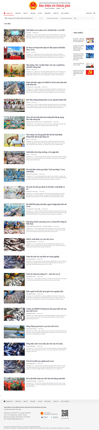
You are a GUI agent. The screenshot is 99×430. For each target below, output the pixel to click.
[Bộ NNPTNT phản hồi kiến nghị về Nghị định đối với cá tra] (14, 209)
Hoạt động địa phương (31, 241)
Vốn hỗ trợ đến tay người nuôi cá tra (40, 361)
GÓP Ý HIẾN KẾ (65, 401)
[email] (75, 18)
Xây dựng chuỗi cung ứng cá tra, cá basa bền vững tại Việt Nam (46, 223)
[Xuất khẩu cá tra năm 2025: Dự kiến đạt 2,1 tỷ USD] (14, 35)
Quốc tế (55, 13)
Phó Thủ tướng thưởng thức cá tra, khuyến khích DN (46, 100)
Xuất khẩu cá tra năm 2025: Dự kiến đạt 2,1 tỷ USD (45, 30)
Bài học (28, 154)
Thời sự (28, 69)
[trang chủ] (41, 413)
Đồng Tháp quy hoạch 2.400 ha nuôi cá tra (42, 326)
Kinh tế (25, 13)
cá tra (7, 24)
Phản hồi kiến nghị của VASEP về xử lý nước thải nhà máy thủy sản (46, 83)
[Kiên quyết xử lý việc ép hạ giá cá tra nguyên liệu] (14, 296)
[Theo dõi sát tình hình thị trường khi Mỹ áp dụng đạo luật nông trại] (14, 122)
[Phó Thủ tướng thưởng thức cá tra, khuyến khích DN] (14, 105)
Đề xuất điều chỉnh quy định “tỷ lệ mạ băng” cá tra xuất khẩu (45, 171)
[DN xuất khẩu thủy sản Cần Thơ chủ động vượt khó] (14, 384)
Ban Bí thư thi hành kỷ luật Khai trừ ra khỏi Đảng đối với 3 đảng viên (78, 73)
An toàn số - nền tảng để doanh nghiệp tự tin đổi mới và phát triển (78, 40)
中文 (63, 8)
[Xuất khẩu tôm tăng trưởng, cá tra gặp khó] (14, 157)
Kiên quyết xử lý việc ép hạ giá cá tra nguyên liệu (44, 291)
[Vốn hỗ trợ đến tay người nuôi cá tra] (14, 366)
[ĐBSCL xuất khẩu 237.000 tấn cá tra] (14, 244)
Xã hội (40, 13)
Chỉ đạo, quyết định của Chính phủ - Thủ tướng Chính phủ (39, 121)
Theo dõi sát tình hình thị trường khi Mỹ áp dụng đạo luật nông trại (45, 118)
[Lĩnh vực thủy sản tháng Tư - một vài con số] (14, 279)
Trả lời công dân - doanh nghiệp (33, 87)
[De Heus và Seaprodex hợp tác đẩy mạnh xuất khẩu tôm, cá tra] (14, 53)
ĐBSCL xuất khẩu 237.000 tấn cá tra (40, 239)
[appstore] (44, 417)
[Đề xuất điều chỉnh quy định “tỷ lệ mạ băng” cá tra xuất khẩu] (14, 175)
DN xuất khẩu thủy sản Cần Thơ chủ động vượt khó (45, 379)
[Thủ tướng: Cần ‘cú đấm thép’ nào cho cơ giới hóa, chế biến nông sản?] (14, 70)
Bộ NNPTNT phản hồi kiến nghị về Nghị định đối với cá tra (46, 205)
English (58, 8)
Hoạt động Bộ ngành (31, 259)
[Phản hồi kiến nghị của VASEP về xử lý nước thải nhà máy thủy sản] (14, 87)
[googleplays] (54, 417)
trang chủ (9, 13)
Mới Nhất (89, 13)
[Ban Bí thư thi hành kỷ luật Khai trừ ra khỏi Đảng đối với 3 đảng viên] (90, 72)
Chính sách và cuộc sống (32, 174)
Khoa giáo (48, 13)
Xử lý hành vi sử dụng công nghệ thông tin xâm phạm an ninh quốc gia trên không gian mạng (78, 56)
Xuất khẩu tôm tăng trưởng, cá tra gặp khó (42, 152)
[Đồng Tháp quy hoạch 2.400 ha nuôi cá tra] (14, 331)
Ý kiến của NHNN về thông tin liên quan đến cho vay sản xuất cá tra (46, 310)
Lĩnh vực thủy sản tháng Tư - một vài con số (43, 274)
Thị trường (28, 32)
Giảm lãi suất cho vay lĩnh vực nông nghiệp (42, 257)
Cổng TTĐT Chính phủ (52, 18)
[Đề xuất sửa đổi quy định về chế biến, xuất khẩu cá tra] (14, 192)
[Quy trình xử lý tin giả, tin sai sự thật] (90, 65)
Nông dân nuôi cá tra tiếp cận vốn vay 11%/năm (44, 344)
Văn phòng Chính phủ (67, 18)
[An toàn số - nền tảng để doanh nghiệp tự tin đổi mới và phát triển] (90, 40)
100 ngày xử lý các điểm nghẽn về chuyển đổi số (20, 18)
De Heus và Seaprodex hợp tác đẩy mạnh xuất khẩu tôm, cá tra (45, 49)
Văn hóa (32, 13)
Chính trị (18, 13)
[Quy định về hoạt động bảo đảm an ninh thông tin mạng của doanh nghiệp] (90, 47)
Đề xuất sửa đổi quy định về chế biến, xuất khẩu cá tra (45, 188)
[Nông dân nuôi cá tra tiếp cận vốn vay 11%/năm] (14, 349)
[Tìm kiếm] (94, 13)
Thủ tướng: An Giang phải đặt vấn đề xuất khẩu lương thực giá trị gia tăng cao (44, 136)
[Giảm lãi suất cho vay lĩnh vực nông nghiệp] (14, 262)
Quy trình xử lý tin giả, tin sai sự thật (78, 64)
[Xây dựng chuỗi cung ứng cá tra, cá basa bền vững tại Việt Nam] (14, 227)
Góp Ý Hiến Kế (65, 13)
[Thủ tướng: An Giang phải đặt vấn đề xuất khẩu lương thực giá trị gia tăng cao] (14, 140)
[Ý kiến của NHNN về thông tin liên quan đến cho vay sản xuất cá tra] (14, 314)
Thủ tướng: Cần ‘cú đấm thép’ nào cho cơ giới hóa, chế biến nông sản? (45, 66)
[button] (40, 18)
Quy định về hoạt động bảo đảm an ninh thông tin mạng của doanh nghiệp (78, 48)
